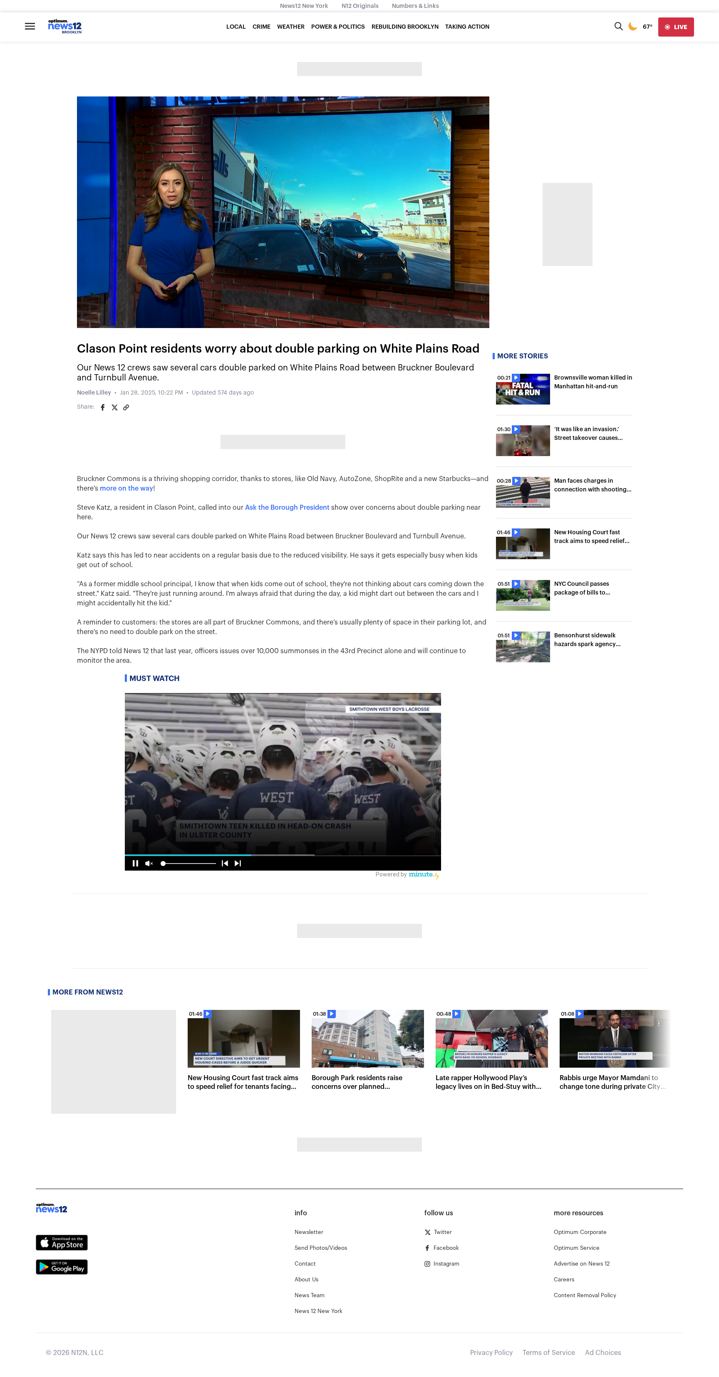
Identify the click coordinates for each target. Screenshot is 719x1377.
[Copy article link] (126, 407)
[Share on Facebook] (102, 407)
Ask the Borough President (287, 507)
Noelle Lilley (94, 393)
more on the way (126, 488)
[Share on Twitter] (114, 407)
